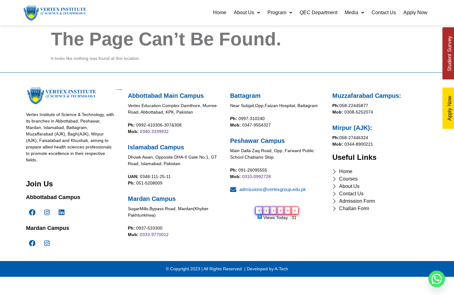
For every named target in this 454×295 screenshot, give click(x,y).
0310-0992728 (256, 176)
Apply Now (415, 12)
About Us (244, 12)
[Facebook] (32, 212)
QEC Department (318, 12)
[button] (247, 12)
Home (219, 12)
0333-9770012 (154, 234)
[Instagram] (46, 212)
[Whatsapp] (436, 279)
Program (276, 12)
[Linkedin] (61, 212)
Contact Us (384, 12)
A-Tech (281, 268)
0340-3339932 (154, 131)
